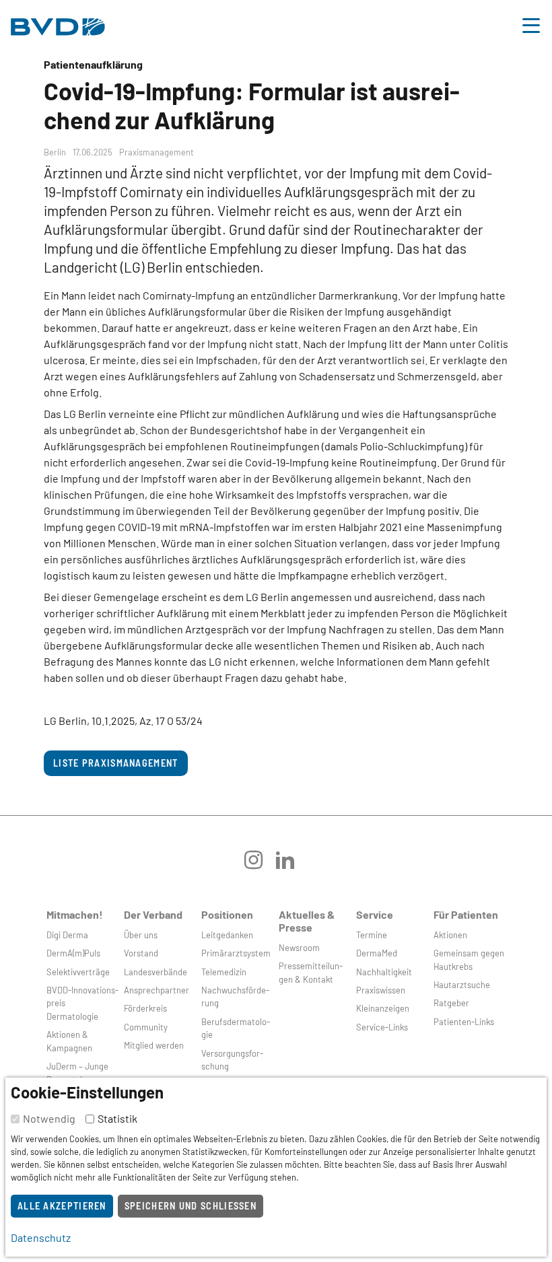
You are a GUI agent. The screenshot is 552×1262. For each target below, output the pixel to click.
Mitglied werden (154, 1045)
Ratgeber (451, 1002)
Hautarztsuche (462, 984)
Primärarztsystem (236, 953)
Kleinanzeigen (382, 1008)
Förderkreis (145, 1008)
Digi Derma (67, 935)
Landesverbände (155, 972)
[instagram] (260, 864)
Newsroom (299, 947)
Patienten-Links (464, 1021)
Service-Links (382, 1027)
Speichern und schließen (190, 1206)
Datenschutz (41, 1237)
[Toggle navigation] (531, 23)
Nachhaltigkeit (384, 972)
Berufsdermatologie (235, 1028)
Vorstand (141, 953)
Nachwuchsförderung (235, 996)
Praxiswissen (380, 990)
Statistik (117, 1118)
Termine (371, 935)
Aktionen (450, 935)
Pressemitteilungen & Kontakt (311, 972)
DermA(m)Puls (73, 953)
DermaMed (376, 953)
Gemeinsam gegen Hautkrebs (469, 959)
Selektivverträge (78, 972)
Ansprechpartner (156, 990)
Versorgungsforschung (232, 1060)
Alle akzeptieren (62, 1206)
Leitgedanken (227, 935)
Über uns (141, 935)
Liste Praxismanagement (115, 763)
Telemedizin (223, 972)
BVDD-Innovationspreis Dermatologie (82, 1003)
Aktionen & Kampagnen (69, 1041)
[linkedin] (292, 864)
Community (146, 1027)
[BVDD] (58, 23)
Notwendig (49, 1118)
